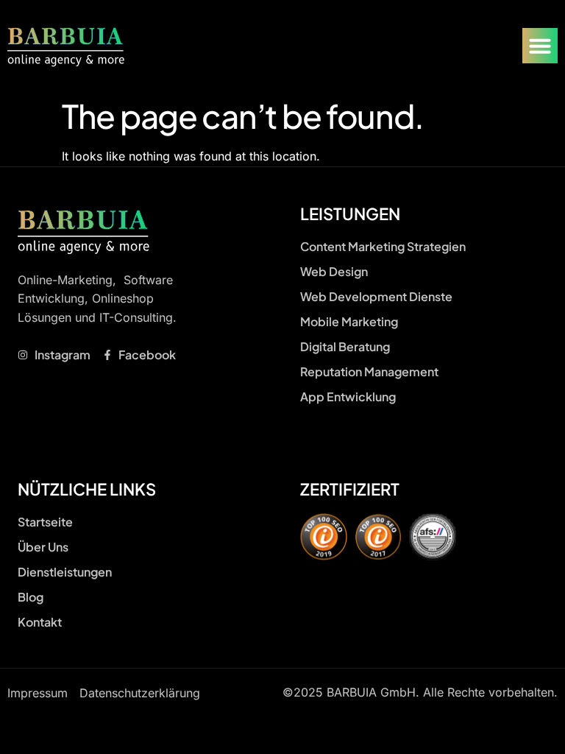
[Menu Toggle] (540, 45)
